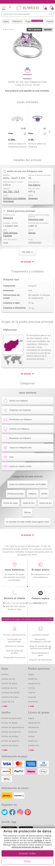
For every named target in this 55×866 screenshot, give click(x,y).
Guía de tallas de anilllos (14, 652)
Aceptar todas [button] (27, 853)
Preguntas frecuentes (14, 657)
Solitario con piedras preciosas (14, 200)
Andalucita (33, 745)
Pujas (34, 21)
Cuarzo (31, 692)
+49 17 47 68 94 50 (15, 603)
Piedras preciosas (16, 493)
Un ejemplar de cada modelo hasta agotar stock (27, 522)
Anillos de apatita (10, 741)
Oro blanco (34, 185)
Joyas (6, 21)
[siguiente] (48, 131)
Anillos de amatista (11, 732)
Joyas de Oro (29, 503)
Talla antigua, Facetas (10, 234)
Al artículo (26, 261)
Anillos (44, 493)
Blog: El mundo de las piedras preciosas (40, 647)
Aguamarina (34, 722)
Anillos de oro (45, 503)
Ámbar (31, 736)
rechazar (38, 840)
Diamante (33, 701)
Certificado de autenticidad (14, 640)
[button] (4, 7)
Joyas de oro (8, 701)
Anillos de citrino (10, 745)
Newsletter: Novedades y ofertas (40, 640)
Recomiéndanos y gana (40, 654)
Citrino (31, 688)
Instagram (20, 812)
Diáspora (8, 218)
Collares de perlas (11, 692)
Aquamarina (34, 683)
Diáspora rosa (36, 219)
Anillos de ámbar (10, 736)
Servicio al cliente (14, 598)
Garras (32, 233)
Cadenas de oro (9, 688)
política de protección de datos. (26, 847)
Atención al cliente (14, 646)
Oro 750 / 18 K (11, 191)
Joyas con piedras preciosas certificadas (27, 484)
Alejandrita (33, 727)
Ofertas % (17, 21)
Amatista (32, 679)
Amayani (33, 198)
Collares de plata (10, 697)
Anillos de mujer (10, 503)
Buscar (50, 14)
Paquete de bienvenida (40, 659)
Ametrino (32, 741)
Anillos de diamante (11, 718)
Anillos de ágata (10, 722)
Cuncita (32, 697)
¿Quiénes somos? (40, 635)
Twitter (5, 812)
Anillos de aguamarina (13, 727)
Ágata (31, 674)
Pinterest (28, 812)
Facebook (12, 812)
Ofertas (27, 512)
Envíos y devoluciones (14, 635)
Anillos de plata (9, 683)
